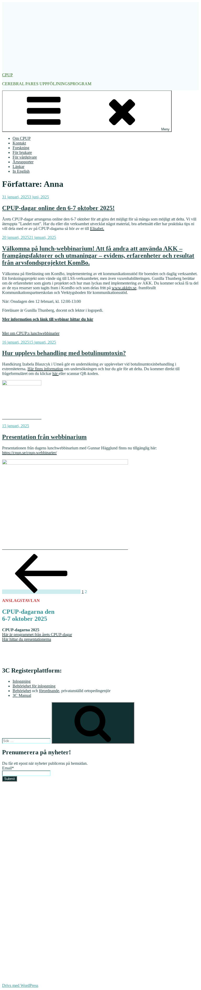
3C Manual (22, 695)
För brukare (22, 152)
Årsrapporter (23, 162)
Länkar (18, 166)
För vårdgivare (25, 157)
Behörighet (22, 690)
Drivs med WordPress (20, 985)
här (55, 373)
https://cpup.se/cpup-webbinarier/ (29, 452)
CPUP (7, 75)
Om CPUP (22, 138)
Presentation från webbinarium (44, 436)
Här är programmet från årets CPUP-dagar (37, 634)
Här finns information (45, 369)
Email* (8, 768)
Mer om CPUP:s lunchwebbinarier (30, 333)
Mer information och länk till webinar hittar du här (47, 319)
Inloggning (22, 681)
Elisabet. (97, 228)
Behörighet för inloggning (34, 686)
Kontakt (19, 143)
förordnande (49, 690)
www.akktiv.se (124, 288)
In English (21, 171)
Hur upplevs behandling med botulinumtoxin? (64, 353)
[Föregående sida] (41, 591)
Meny (165, 129)
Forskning (21, 148)
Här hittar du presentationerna (26, 639)
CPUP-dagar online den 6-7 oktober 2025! (58, 208)
